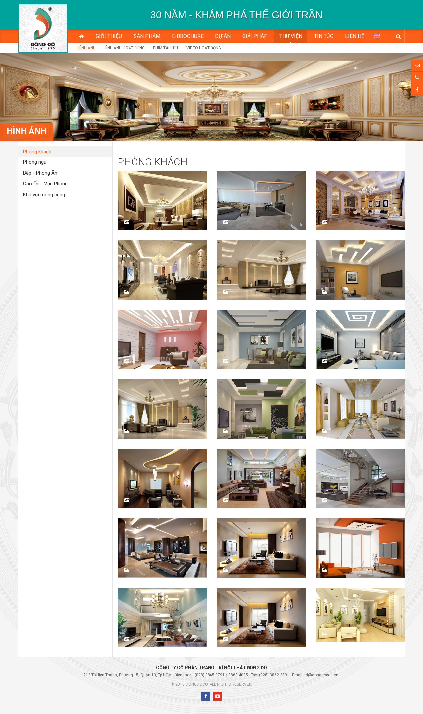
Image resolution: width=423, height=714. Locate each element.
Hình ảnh (87, 48)
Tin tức (323, 36)
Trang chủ (81, 36)
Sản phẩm (147, 36)
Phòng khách (37, 152)
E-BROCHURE (188, 36)
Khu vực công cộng (44, 195)
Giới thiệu (109, 36)
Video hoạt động (203, 48)
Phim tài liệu (165, 48)
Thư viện (290, 36)
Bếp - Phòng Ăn (40, 173)
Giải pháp (255, 36)
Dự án (223, 36)
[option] (236, 15)
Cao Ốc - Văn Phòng (45, 184)
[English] (377, 36)
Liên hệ (354, 36)
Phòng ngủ (34, 162)
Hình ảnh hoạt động (124, 48)
